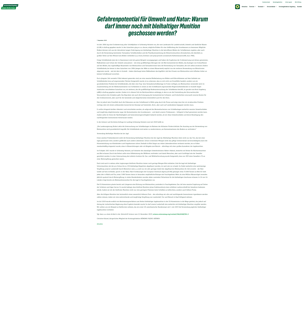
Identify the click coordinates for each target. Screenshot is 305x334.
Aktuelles (100, 224)
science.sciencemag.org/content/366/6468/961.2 (171, 214)
